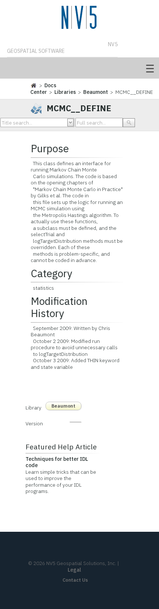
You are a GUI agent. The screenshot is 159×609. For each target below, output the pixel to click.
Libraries (65, 92)
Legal (74, 570)
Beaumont (95, 92)
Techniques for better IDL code (57, 462)
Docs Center (43, 88)
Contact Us (75, 580)
